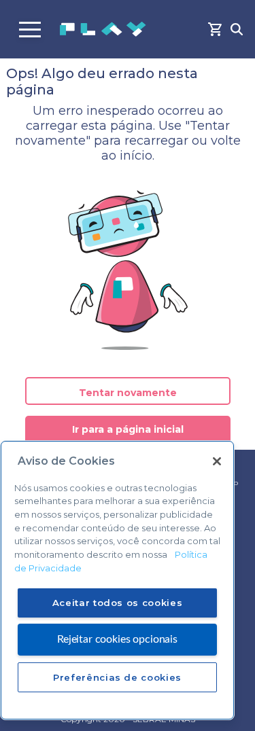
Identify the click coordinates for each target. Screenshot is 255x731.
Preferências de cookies (117, 677)
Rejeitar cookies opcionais (117, 639)
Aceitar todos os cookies (117, 602)
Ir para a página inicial (128, 429)
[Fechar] (217, 461)
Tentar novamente (128, 393)
